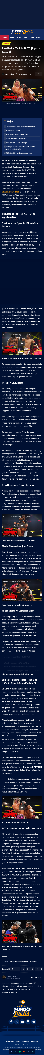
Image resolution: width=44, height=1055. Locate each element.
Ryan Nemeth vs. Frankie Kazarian (17, 134)
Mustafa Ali (13, 961)
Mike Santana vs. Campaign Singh (16, 143)
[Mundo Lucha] (22, 32)
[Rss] (41, 977)
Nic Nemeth (22, 961)
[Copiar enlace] (33, 1051)
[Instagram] (38, 977)
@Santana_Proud (9, 657)
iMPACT (6, 43)
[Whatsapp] (20, 1052)
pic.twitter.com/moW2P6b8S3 (27, 666)
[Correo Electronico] (41, 969)
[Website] (32, 977)
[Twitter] (15, 1051)
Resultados (33, 961)
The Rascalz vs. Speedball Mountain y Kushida (20, 126)
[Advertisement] (22, 14)
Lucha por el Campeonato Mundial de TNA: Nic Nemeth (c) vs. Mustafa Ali (19, 148)
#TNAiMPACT (13, 663)
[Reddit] (24, 1051)
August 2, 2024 (35, 671)
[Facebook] (11, 1051)
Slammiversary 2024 (10, 192)
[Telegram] (28, 1051)
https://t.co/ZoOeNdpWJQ (11, 666)
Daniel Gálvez (9, 74)
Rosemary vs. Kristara (13, 130)
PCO (27, 961)
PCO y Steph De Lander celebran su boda (19, 153)
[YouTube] (36, 977)
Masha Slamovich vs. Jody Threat (16, 138)
